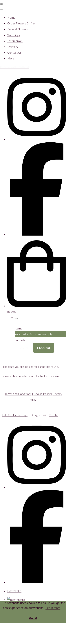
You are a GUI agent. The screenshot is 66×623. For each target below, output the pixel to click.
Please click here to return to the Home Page (31, 376)
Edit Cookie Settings (14, 415)
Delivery (12, 46)
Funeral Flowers (17, 29)
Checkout (43, 348)
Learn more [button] (52, 608)
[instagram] (36, 139)
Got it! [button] (33, 618)
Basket (23, 348)
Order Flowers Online (21, 23)
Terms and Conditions (18, 393)
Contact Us (14, 52)
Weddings (13, 35)
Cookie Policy (42, 393)
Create (53, 415)
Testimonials (15, 40)
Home (11, 17)
